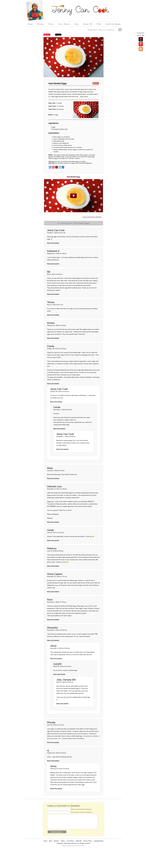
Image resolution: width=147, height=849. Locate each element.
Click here (51, 161)
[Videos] (51, 24)
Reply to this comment (53, 243)
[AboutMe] (87, 24)
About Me (78, 841)
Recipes (56, 841)
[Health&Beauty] (113, 24)
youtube (141, 39)
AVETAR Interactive (79, 845)
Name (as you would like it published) (81, 809)
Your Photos (70, 841)
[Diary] (76, 24)
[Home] (30, 24)
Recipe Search (92, 30)
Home (45, 841)
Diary (50, 841)
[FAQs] (98, 24)
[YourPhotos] (64, 24)
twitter (141, 49)
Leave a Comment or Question (92, 217)
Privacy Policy (87, 841)
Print (95, 83)
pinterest (141, 44)
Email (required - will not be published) (81, 812)
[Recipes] (40, 24)
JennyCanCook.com (73, 843)
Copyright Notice (98, 841)
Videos (63, 841)
